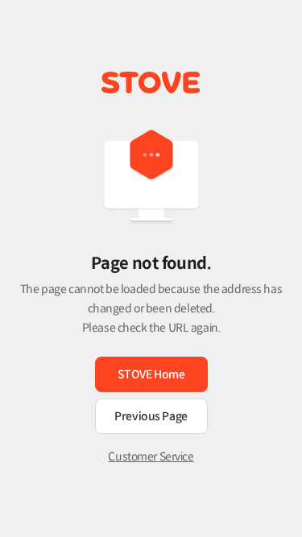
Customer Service (150, 456)
